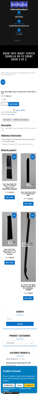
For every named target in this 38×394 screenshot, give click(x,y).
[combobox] (20, 342)
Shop (7, 73)
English (9, 393)
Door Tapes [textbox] (19, 343)
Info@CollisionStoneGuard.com (19, 26)
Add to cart (14, 104)
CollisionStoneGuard (19, 9)
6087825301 (19, 17)
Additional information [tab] (20, 120)
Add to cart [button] (9, 197)
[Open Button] (2, 40)
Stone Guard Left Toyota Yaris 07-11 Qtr (18, 363)
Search (20, 323)
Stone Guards (11, 359)
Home (2, 73)
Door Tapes (13, 73)
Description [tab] (7, 120)
